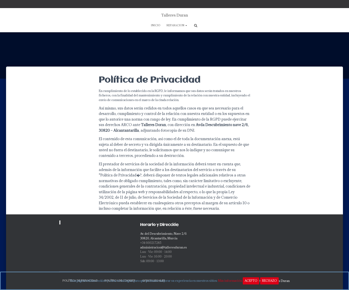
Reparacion (175, 25)
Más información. (230, 281)
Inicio (155, 25)
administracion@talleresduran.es (163, 247)
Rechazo (269, 281)
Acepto (251, 281)
